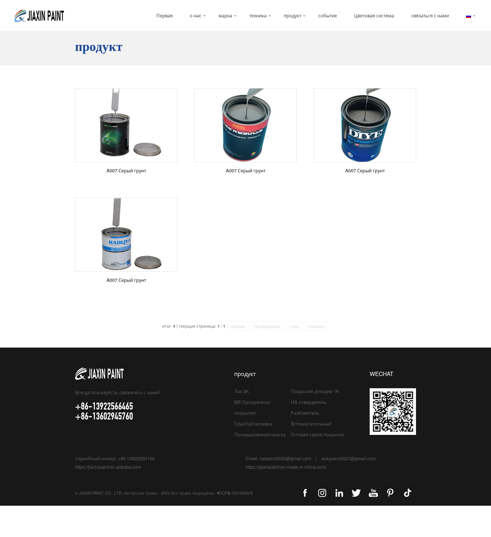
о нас (195, 15)
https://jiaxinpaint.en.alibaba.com (108, 467)
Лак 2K (241, 391)
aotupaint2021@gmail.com (348, 458)
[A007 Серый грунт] (126, 125)
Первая (164, 15)
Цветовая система (374, 15)
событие (327, 15)
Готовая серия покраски (317, 434)
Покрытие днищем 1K (315, 391)
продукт (292, 15)
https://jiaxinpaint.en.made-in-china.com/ (286, 467)
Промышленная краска (260, 434)
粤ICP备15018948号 (235, 493)
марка (225, 15)
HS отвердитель (308, 402)
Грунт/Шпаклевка (253, 423)
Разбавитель (305, 413)
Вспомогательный (311, 423)
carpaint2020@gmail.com (285, 458)
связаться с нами (430, 15)
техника (258, 15)
